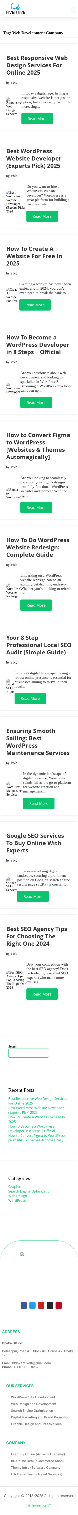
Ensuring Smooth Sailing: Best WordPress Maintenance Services (38, 742)
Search (12, 1046)
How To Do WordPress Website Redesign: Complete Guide (37, 547)
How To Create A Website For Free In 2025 (34, 256)
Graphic (14, 1186)
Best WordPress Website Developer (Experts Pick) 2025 (34, 158)
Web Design (17, 1196)
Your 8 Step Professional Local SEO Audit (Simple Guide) (39, 644)
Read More (37, 118)
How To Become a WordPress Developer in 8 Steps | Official (37, 344)
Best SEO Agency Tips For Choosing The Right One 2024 (36, 936)
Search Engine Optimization (30, 1191)
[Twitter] (32, 1305)
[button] (73, 10)
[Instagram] (50, 1305)
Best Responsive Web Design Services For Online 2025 (37, 65)
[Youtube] (41, 1305)
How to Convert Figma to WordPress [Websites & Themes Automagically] (38, 446)
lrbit (13, 82)
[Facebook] (24, 1305)
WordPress (17, 1200)
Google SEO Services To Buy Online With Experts (35, 842)
